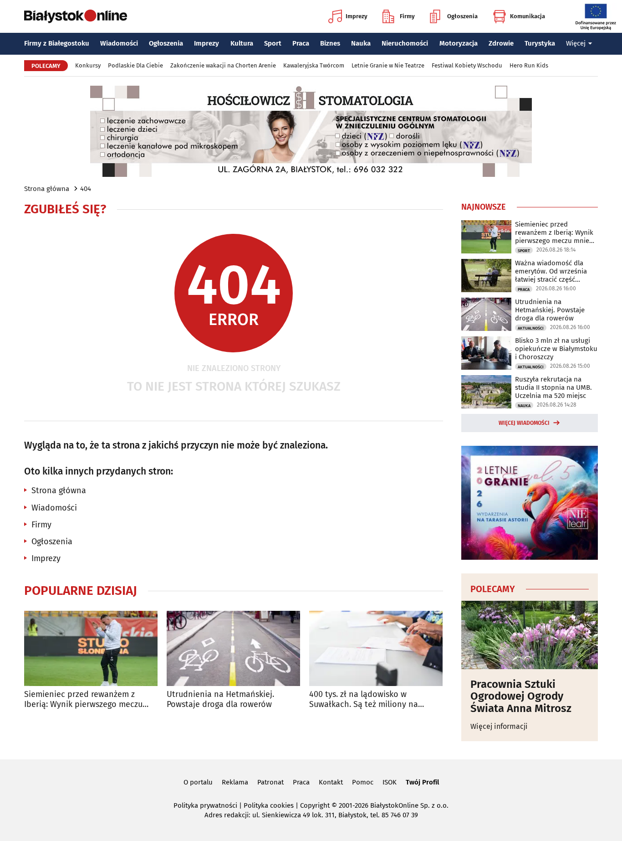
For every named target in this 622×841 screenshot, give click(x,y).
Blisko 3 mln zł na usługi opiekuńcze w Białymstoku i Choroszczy (556, 348)
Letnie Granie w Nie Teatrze (388, 65)
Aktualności (531, 328)
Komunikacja (527, 16)
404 (85, 189)
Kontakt (331, 782)
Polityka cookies (269, 805)
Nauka (361, 43)
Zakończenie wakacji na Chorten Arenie (223, 65)
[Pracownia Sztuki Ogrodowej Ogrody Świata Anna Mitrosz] (529, 635)
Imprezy (356, 16)
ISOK (389, 782)
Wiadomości (119, 43)
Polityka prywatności (205, 805)
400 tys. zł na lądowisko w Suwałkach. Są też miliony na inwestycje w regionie (363, 699)
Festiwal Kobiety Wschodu (467, 65)
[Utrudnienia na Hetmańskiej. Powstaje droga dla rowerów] (233, 648)
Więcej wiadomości (524, 423)
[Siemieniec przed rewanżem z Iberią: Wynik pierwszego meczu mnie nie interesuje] (91, 648)
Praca (300, 43)
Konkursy (88, 65)
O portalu (198, 782)
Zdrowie (501, 43)
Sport (272, 43)
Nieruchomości (405, 43)
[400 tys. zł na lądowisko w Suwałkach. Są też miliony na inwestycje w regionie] (376, 648)
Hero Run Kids (529, 65)
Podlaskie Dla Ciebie (135, 65)
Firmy (407, 16)
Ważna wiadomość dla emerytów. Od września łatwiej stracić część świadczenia (551, 271)
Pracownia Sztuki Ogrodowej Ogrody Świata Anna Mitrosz (520, 696)
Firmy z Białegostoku (56, 43)
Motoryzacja (458, 43)
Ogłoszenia (462, 16)
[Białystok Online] (75, 16)
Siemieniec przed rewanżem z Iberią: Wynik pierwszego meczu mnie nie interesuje (83, 699)
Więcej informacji (499, 726)
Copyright (315, 805)
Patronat (270, 782)
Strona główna (46, 189)
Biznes (330, 43)
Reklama (235, 782)
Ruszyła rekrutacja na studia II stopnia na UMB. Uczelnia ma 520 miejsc (553, 387)
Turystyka (540, 43)
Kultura (241, 43)
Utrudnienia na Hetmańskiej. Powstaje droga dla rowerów (220, 699)
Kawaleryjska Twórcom (313, 65)
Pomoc (362, 782)
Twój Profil (422, 782)
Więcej (576, 43)
